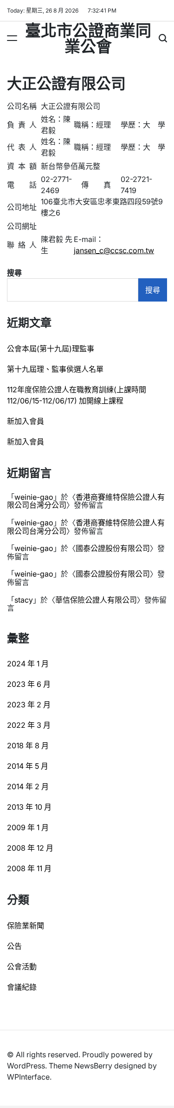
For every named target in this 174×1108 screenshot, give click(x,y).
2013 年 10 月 (29, 807)
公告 (14, 946)
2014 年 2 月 (28, 786)
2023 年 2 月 (29, 704)
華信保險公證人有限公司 (96, 599)
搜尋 (14, 272)
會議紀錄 (22, 987)
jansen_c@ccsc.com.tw (114, 250)
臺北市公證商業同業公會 (88, 37)
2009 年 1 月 (28, 827)
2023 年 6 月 (29, 684)
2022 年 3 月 (29, 725)
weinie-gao (33, 497)
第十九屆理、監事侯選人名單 (55, 369)
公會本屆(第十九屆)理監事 (50, 348)
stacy (23, 599)
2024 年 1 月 (28, 663)
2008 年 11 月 (29, 868)
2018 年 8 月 (28, 745)
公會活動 (22, 966)
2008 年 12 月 (30, 848)
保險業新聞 (25, 925)
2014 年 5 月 (27, 766)
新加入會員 (25, 421)
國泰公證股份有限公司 (113, 548)
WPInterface (28, 1076)
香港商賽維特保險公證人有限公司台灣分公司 (86, 501)
